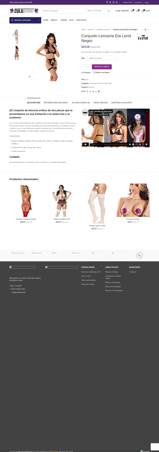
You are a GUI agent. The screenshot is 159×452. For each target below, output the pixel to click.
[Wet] (59, 255)
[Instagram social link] (113, 2)
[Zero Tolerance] (19, 255)
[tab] (33, 101)
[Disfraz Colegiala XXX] (61, 200)
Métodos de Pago (111, 272)
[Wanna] (100, 255)
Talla (82, 58)
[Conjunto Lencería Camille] (26, 200)
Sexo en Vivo (86, 276)
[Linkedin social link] (93, 91)
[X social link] (110, 2)
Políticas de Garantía (112, 282)
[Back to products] (145, 29)
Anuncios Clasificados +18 (90, 272)
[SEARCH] (108, 11)
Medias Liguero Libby (97, 226)
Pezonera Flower (133, 219)
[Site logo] (24, 11)
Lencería (91, 29)
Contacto (132, 272)
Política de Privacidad (113, 287)
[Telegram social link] (99, 91)
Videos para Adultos (88, 280)
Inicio (83, 29)
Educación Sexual (87, 284)
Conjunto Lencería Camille (26, 219)
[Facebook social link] (107, 2)
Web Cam (108, 83)
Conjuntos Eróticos (103, 29)
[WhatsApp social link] (116, 2)
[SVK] (140, 255)
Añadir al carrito (101, 67)
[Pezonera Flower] (133, 200)
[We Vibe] (79, 255)
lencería (91, 87)
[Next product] (148, 29)
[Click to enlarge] (30, 76)
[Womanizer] (39, 255)
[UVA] (120, 255)
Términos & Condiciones (114, 291)
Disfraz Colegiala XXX (62, 219)
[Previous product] (142, 29)
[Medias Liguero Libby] (97, 203)
